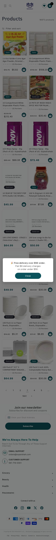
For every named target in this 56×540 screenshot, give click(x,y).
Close (28, 275)
